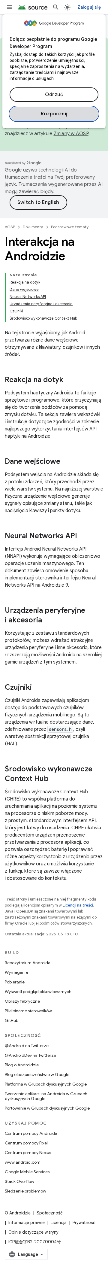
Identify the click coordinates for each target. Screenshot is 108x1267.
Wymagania (16, 972)
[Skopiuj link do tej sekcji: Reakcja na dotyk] (69, 380)
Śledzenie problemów (25, 1191)
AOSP (10, 226)
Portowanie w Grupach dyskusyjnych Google (47, 1108)
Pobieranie (15, 982)
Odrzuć (54, 95)
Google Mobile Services (27, 1171)
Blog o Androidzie (22, 1065)
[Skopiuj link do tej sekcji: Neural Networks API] (83, 536)
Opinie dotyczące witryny (33, 1232)
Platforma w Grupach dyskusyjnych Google (46, 1084)
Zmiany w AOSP (71, 134)
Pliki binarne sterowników (28, 1010)
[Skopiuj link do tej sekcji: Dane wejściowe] (66, 462)
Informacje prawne (26, 1222)
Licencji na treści (78, 905)
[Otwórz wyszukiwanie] (55, 7)
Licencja (59, 1222)
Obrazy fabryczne (22, 1001)
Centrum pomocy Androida (31, 1133)
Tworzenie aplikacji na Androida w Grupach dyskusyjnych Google (46, 1096)
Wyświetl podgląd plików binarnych (38, 991)
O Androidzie (18, 1213)
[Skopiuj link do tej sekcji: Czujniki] (38, 687)
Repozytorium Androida (27, 962)
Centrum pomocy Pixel (26, 1143)
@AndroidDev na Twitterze (30, 1055)
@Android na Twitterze (27, 1045)
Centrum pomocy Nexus (28, 1152)
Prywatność (84, 1222)
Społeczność (50, 1213)
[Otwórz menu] (10, 7)
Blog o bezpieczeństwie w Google (37, 1074)
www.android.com (22, 1162)
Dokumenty (33, 226)
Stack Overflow (19, 1181)
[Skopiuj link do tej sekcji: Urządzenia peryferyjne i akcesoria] (48, 620)
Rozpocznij (54, 114)
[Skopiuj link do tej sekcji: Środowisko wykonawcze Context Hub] (55, 779)
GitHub (11, 1020)
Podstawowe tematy (70, 226)
